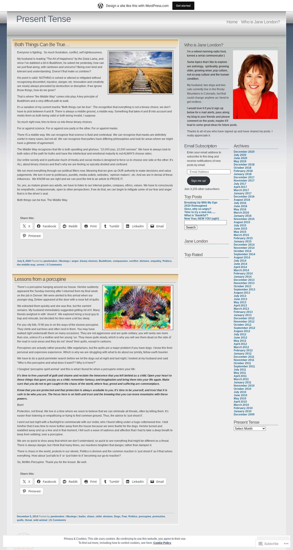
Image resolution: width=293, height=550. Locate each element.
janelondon (50, 261)
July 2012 (240, 334)
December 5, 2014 (27, 516)
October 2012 (242, 324)
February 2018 (243, 171)
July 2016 (240, 203)
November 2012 (244, 321)
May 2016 (240, 209)
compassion (120, 261)
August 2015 (242, 222)
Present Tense (43, 19)
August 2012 (242, 331)
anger (75, 261)
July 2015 (240, 225)
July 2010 (240, 392)
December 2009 (244, 414)
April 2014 (240, 267)
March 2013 (241, 308)
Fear (124, 516)
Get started (183, 5)
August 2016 (242, 199)
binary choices (89, 261)
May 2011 (240, 372)
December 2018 (244, 164)
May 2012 (240, 340)
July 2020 (240, 155)
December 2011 (244, 356)
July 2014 (240, 260)
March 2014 (241, 270)
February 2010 (243, 408)
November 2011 (244, 360)
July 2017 (240, 183)
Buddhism (105, 261)
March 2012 (241, 347)
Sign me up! (198, 180)
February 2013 (243, 312)
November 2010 (244, 385)
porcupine (145, 516)
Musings (64, 261)
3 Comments (54, 264)
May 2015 (240, 231)
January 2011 (242, 382)
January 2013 (243, 315)
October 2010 (242, 388)
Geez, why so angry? (197, 209)
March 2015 (241, 235)
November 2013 (244, 283)
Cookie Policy (162, 543)
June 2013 (240, 299)
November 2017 (244, 180)
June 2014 (240, 264)
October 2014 (242, 251)
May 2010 (240, 398)
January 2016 (243, 215)
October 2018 (242, 167)
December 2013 (244, 280)
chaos (90, 516)
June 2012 (240, 337)
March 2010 (241, 404)
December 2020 (244, 151)
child (99, 516)
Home (232, 21)
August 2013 (242, 292)
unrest (40, 264)
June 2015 (240, 228)
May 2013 (240, 302)
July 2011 (240, 369)
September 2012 (244, 328)
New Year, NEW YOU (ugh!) (201, 218)
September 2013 (244, 289)
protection (158, 516)
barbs (82, 516)
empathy (156, 261)
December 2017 (244, 177)
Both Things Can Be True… (42, 44)
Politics (167, 261)
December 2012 (244, 318)
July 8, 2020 (24, 261)
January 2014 (243, 276)
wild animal (40, 520)
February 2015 (243, 238)
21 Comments (57, 520)
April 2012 (240, 344)
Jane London (196, 241)
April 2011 (240, 376)
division (144, 261)
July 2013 (240, 296)
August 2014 (242, 257)
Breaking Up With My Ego (200, 202)
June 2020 (240, 158)
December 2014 (244, 244)
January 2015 (243, 241)
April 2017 (240, 187)
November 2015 (244, 219)
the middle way (26, 264)
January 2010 (243, 411)
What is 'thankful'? (196, 215)
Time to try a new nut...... (199, 212)
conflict (133, 261)
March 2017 (241, 190)
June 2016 (240, 206)
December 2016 (244, 196)
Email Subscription (200, 145)
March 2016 (241, 212)
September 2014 (244, 254)
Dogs (117, 516)
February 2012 (243, 350)
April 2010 (240, 401)
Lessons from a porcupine (40, 279)
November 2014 (244, 247)
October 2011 (242, 363)
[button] (140, 72)
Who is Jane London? (260, 21)
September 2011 (244, 366)
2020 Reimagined (195, 205)
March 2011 (241, 379)
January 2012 (243, 353)
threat (28, 520)
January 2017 (243, 193)
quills (20, 520)
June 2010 (240, 395)
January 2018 (243, 174)
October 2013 (242, 286)
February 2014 (243, 273)
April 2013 (240, 305)
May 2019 (240, 161)
